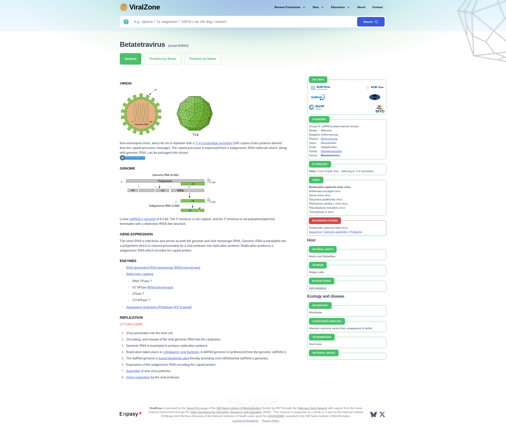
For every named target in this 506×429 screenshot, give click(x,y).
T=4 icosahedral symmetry (213, 143)
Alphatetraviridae (331, 151)
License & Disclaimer (245, 420)
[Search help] (126, 21)
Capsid (185, 307)
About (361, 7)
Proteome (356, 231)
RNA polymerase (187, 267)
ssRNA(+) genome (142, 219)
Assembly (133, 371)
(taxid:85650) (178, 45)
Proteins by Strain (162, 58)
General (130, 58)
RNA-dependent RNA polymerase (150, 267)
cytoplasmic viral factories (181, 352)
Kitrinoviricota (329, 138)
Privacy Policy (270, 420)
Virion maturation (138, 377)
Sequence (315, 231)
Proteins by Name (202, 58)
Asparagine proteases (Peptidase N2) (152, 307)
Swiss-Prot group (197, 408)
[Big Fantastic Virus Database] (379, 108)
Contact (377, 7)
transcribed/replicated (174, 358)
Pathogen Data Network (312, 408)
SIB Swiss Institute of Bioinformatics (238, 408)
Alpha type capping (139, 274)
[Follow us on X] (382, 414)
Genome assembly (335, 231)
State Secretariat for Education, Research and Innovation (226, 412)
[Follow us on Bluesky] (374, 414)
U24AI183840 (275, 416)
